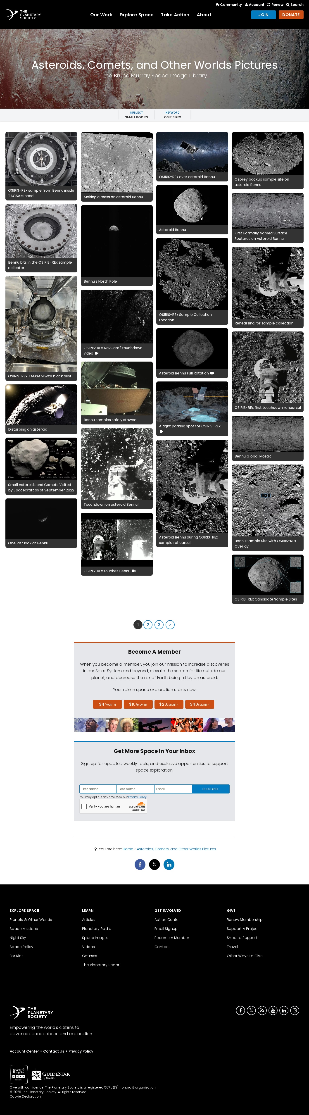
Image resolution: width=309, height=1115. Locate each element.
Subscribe (210, 789)
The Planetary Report (101, 964)
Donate (291, 14)
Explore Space (137, 15)
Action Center (167, 919)
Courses (89, 955)
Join (263, 14)
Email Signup (166, 928)
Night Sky (18, 937)
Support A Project (243, 928)
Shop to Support (242, 937)
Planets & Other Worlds (31, 919)
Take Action (175, 15)
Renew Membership (245, 919)
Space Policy (21, 946)
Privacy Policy (137, 797)
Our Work (101, 15)
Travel (232, 946)
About (204, 15)
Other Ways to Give (245, 955)
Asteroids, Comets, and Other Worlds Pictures (176, 849)
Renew (277, 4)
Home (128, 849)
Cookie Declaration (25, 1096)
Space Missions (24, 928)
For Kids (17, 955)
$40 (199, 704)
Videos (88, 946)
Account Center (24, 1051)
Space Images (95, 937)
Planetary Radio (96, 928)
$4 (107, 704)
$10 (138, 704)
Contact (162, 946)
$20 (168, 704)
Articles (88, 919)
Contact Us (53, 1051)
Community (231, 4)
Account (256, 4)
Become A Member (171, 937)
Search (297, 4)
